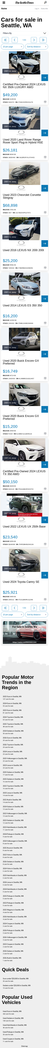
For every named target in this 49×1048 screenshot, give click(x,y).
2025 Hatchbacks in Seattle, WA (15, 876)
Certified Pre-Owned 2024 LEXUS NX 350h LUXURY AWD (24, 86)
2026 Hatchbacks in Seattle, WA (15, 918)
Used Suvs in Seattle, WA (12, 1012)
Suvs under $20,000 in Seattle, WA (16, 980)
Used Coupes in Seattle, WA (13, 1040)
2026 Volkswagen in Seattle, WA (15, 938)
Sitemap (24, 1046)
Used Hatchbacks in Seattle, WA (15, 1026)
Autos (4, 8)
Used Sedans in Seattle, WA (13, 1019)
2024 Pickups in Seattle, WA (13, 835)
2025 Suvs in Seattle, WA (12, 698)
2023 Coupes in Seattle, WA (13, 945)
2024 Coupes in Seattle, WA (13, 925)
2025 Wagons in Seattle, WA (13, 911)
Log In (37, 8)
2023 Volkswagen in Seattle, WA (15, 815)
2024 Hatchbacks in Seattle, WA (15, 890)
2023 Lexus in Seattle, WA (12, 766)
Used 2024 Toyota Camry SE (21, 581)
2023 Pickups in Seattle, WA (13, 904)
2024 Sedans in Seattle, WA (13, 732)
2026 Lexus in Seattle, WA (12, 883)
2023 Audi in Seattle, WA (12, 801)
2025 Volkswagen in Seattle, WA (15, 760)
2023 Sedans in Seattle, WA (13, 821)
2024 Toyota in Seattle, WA (13, 718)
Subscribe (44, 8)
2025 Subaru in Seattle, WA (13, 773)
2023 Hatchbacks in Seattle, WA (15, 828)
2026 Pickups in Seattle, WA (13, 931)
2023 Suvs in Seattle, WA (12, 711)
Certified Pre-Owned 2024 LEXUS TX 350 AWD (24, 473)
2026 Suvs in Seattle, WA (12, 739)
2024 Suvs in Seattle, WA (12, 704)
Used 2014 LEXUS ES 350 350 (22, 305)
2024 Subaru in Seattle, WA (13, 808)
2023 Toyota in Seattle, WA (13, 787)
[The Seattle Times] (24, 2)
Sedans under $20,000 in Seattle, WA (17, 987)
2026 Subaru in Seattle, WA (13, 952)
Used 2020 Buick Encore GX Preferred (21, 362)
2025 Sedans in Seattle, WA (13, 780)
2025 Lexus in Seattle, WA (12, 794)
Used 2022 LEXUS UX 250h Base (24, 526)
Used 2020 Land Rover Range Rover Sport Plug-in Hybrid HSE (23, 141)
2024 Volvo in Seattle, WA (12, 870)
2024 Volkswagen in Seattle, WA (15, 842)
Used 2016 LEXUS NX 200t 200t (23, 250)
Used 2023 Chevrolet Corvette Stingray (22, 196)
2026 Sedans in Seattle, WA (13, 863)
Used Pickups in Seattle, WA (13, 1033)
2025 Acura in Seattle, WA (12, 849)
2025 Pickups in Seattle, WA (13, 897)
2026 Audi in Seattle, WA (12, 959)
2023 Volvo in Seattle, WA (12, 856)
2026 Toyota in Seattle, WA (13, 746)
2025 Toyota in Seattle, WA (13, 725)
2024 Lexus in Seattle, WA (12, 753)
